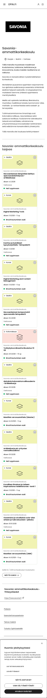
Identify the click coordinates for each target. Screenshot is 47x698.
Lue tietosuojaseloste (15, 666)
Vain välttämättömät (23, 685)
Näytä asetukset (23, 680)
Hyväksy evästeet (23, 691)
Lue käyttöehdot (13, 671)
